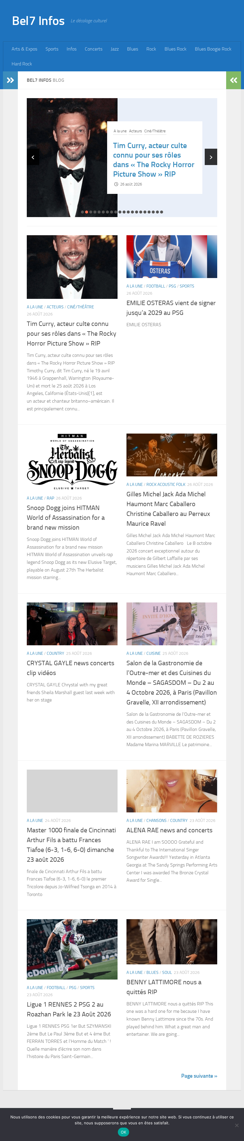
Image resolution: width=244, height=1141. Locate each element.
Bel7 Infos (38, 20)
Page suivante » (199, 1076)
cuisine (153, 653)
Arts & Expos (24, 49)
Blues (132, 49)
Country (55, 653)
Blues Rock (176, 49)
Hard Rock (22, 64)
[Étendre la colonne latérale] (10, 80)
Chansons (156, 820)
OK (123, 1132)
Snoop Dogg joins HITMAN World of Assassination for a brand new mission (66, 517)
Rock (151, 49)
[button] (82, 212)
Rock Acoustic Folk (165, 484)
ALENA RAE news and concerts (169, 830)
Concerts (93, 49)
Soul (167, 972)
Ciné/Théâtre (80, 307)
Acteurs (55, 307)
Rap (50, 498)
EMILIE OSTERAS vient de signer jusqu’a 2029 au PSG (150, 160)
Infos (71, 49)
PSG (148, 136)
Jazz (115, 49)
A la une (120, 136)
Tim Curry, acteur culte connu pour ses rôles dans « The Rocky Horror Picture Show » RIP (71, 333)
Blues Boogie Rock (213, 49)
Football (136, 136)
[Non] (237, 1125)
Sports (52, 49)
